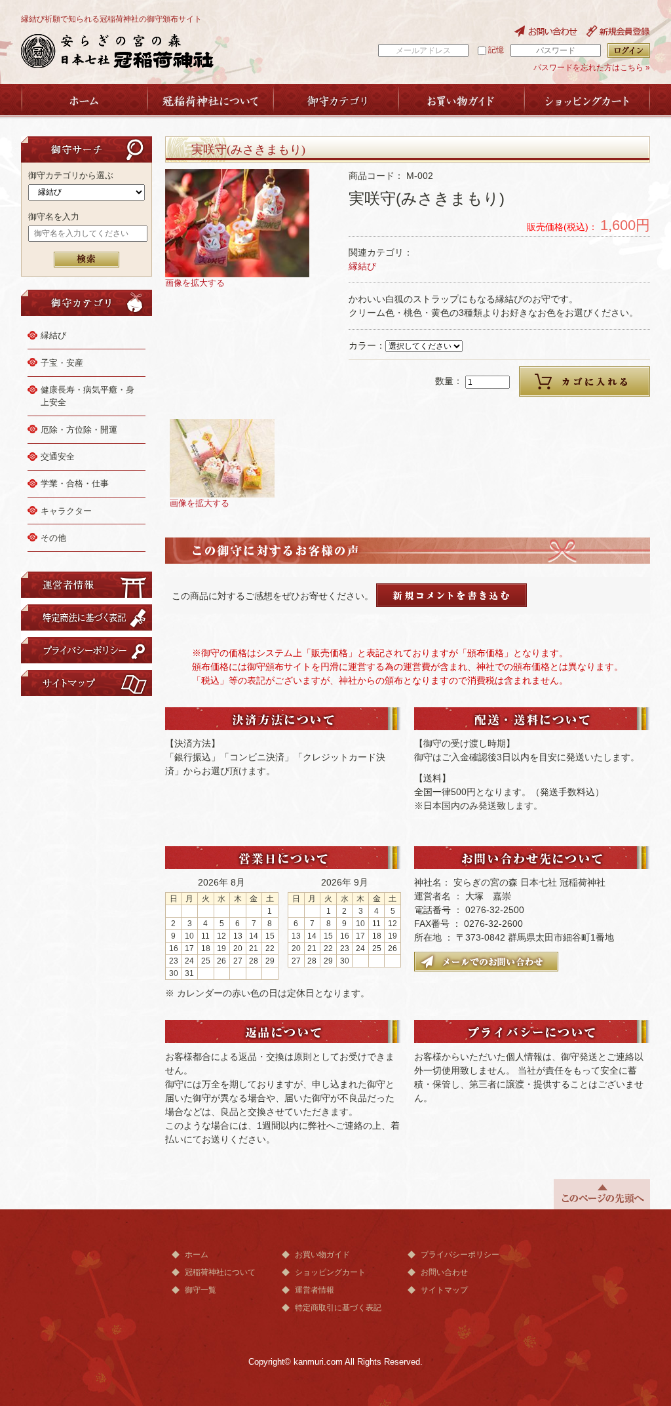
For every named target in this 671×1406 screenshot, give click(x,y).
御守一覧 (200, 1290)
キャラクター (66, 511)
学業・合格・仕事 (75, 483)
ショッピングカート (330, 1272)
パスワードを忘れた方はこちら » (591, 67)
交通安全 (58, 456)
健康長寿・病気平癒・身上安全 (87, 396)
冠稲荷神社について (220, 1272)
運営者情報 (314, 1290)
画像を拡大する (195, 283)
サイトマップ (444, 1290)
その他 (53, 538)
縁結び (53, 335)
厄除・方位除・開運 (79, 430)
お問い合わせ (444, 1272)
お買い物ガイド (322, 1254)
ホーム (196, 1254)
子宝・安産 (62, 363)
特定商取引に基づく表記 (338, 1307)
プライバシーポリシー (460, 1254)
